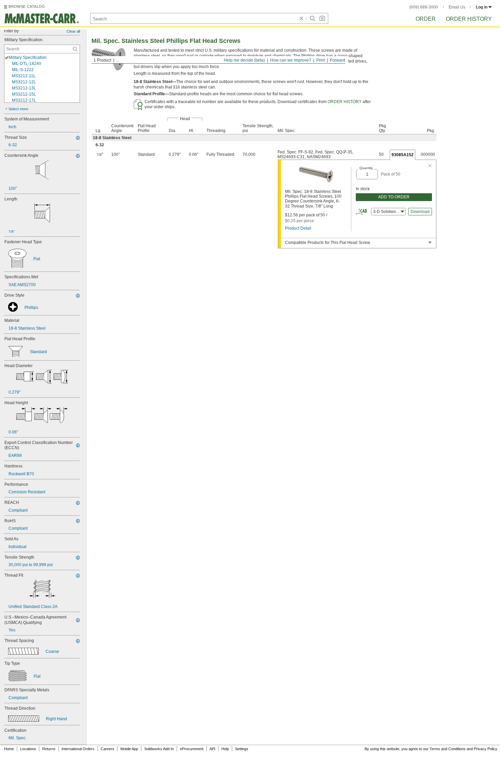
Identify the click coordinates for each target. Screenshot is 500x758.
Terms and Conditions (448, 749)
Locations (28, 749)
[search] (75, 49)
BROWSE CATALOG (27, 6)
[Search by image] (322, 18)
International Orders (78, 749)
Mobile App (129, 749)
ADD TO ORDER (394, 197)
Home (9, 749)
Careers (107, 749)
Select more (18, 109)
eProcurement (191, 749)
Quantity (366, 168)
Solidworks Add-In (159, 749)
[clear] (301, 18)
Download (420, 211)
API (212, 749)
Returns (48, 749)
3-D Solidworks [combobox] (387, 211)
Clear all (73, 31)
